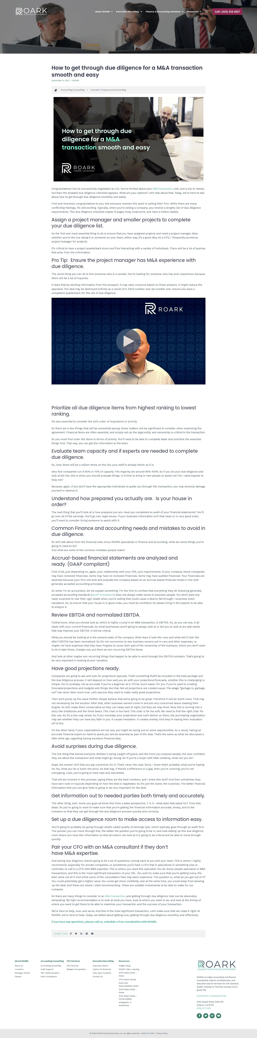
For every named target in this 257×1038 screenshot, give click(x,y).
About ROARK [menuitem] (102, 11)
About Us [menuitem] (19, 966)
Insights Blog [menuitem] (124, 966)
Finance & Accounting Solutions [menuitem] (163, 11)
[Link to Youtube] (218, 1015)
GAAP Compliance (103, 594)
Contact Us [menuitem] (98, 976)
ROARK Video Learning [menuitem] (129, 969)
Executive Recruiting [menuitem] (127, 11)
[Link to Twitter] (205, 1015)
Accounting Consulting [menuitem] (52, 961)
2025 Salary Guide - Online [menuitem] (128, 974)
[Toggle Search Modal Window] (206, 12)
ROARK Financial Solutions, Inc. (110, 1033)
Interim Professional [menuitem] (102, 969)
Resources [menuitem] (192, 11)
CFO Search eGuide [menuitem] (127, 979)
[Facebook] (71, 933)
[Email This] (92, 933)
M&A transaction (163, 188)
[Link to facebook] (199, 1015)
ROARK (75, 80)
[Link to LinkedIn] (212, 1015)
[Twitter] (76, 933)
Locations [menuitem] (19, 969)
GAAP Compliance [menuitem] (49, 976)
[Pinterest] (87, 933)
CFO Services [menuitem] (73, 961)
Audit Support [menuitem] (47, 969)
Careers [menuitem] (18, 976)
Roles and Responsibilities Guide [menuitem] (128, 984)
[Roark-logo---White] (31, 11)
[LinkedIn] (81, 933)
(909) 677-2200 (204, 1008)
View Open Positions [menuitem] (102, 973)
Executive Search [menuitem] (100, 966)
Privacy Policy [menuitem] (162, 1033)
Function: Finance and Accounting (108, 90)
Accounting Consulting (72, 90)
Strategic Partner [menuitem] (22, 973)
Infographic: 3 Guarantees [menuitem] (125, 1003)
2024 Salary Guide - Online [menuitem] (128, 990)
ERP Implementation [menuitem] (50, 973)
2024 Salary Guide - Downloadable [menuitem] (128, 997)
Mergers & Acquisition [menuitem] (76, 969)
